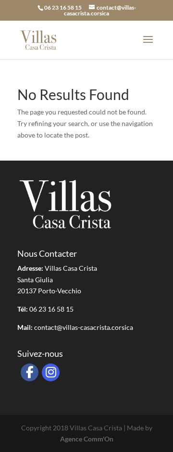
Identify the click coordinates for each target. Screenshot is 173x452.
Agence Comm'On (86, 439)
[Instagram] (51, 372)
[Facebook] (29, 372)
